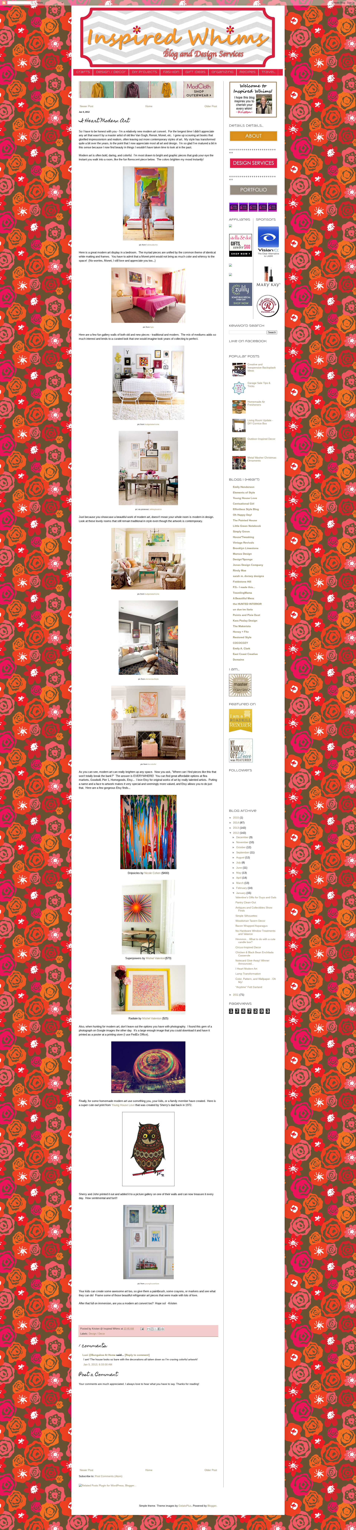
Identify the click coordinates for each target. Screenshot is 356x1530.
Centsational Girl (243, 503)
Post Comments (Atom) (108, 1476)
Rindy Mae (239, 570)
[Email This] (148, 1329)
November (242, 842)
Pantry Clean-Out (245, 902)
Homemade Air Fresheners (256, 403)
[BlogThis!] (152, 1329)
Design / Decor (111, 72)
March (240, 882)
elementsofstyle (152, 679)
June (239, 867)
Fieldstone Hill (242, 581)
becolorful (152, 764)
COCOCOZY (240, 642)
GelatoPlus (185, 1505)
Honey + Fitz (241, 631)
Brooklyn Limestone (245, 548)
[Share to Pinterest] (162, 1329)
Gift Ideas (195, 72)
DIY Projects (144, 72)
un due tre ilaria (243, 609)
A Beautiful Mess (243, 598)
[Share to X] (155, 1329)
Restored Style (242, 637)
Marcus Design (242, 553)
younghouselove (152, 1284)
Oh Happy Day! (242, 514)
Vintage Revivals (243, 542)
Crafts (83, 72)
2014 (236, 822)
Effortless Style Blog (246, 509)
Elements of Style (244, 492)
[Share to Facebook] (159, 1329)
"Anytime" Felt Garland (248, 987)
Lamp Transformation (248, 973)
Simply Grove (241, 531)
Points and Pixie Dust (246, 615)
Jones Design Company (248, 564)
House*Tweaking (243, 537)
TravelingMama (242, 592)
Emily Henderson (243, 486)
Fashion (171, 72)
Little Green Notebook (247, 525)
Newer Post (86, 106)
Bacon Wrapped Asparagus (251, 925)
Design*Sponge (243, 559)
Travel (268, 72)
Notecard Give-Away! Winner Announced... (252, 962)
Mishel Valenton (155, 958)
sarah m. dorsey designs (248, 576)
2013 (236, 827)
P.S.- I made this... (244, 587)
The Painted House (245, 520)
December (242, 837)
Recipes (248, 72)
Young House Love (123, 1105)
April (239, 877)
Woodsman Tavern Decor (250, 920)
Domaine (238, 659)
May (239, 872)
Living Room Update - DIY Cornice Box (260, 422)
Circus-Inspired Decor (248, 947)
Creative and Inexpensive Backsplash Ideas (262, 367)
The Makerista (242, 626)
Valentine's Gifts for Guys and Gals (255, 897)
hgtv (152, 327)
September (243, 852)
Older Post (211, 106)
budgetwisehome (152, 424)
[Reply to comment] (137, 1354)
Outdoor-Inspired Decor (261, 438)
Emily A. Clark (241, 648)
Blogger (211, 1505)
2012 (236, 832)
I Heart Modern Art (246, 968)
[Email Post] (141, 1328)
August (240, 857)
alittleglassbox (156, 509)
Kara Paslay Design (245, 620)
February (242, 887)
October (241, 847)
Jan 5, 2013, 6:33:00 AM (97, 1364)
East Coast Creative (245, 654)
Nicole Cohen (152, 873)
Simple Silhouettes (246, 915)
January (241, 892)
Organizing (222, 72)
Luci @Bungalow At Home (99, 1354)
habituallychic (152, 245)
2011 (236, 994)
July (239, 862)
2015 (236, 817)
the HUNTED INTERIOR (247, 603)
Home (148, 106)
